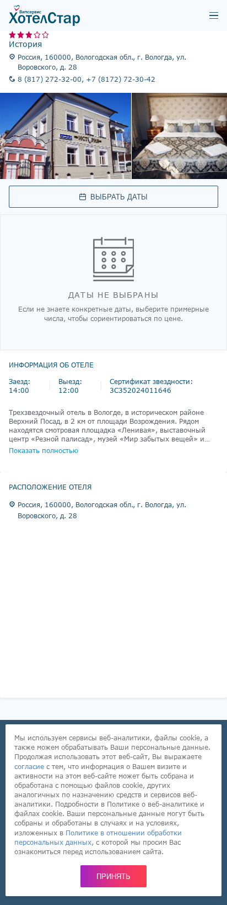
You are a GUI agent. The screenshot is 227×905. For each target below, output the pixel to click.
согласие (29, 766)
